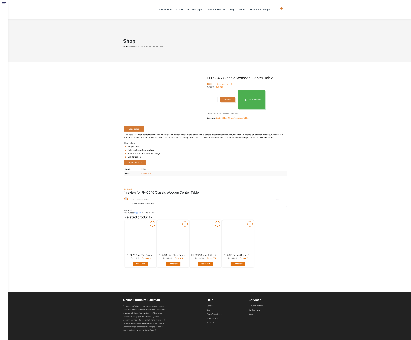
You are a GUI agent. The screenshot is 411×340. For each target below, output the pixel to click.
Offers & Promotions (216, 9)
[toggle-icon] (4, 4)
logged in (137, 213)
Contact (242, 9)
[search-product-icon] (274, 9)
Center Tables (221, 118)
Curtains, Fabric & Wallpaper (189, 9)
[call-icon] (4, 71)
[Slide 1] (163, 106)
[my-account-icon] (285, 9)
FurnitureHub (145, 173)
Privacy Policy (212, 318)
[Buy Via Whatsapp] (152, 224)
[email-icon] (4, 77)
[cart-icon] (279, 9)
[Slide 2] (178, 106)
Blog (232, 9)
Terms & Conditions (214, 314)
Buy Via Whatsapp (254, 100)
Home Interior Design (260, 9)
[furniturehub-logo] (139, 9)
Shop (125, 46)
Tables (246, 118)
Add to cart (227, 100)
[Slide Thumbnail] (148, 106)
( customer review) (224, 84)
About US (210, 322)
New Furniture (165, 9)
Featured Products (256, 306)
